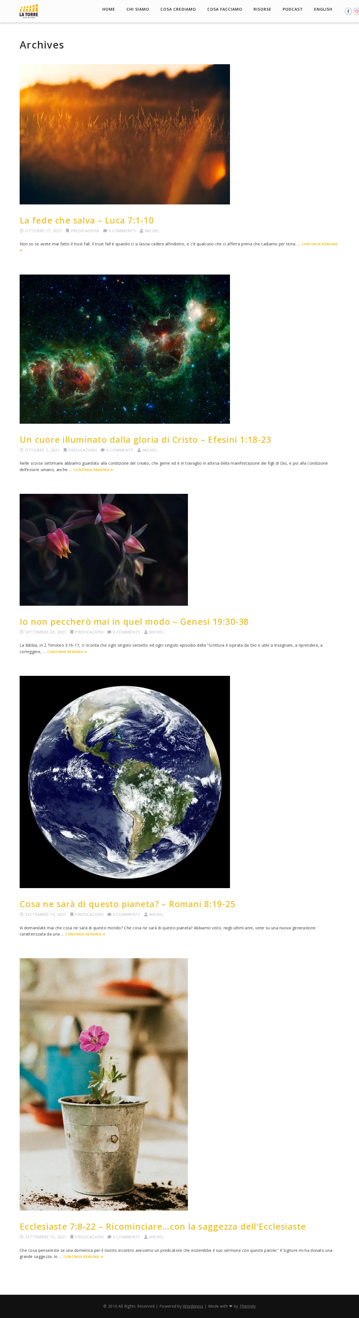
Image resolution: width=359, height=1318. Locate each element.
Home (108, 9)
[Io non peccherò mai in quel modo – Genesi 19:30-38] (179, 550)
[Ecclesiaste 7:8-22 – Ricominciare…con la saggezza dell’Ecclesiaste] (179, 1084)
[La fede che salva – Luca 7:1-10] (179, 134)
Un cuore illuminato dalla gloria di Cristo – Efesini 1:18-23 (145, 439)
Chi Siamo (137, 9)
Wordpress (193, 1306)
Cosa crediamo (178, 9)
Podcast (293, 9)
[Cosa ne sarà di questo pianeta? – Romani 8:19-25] (179, 782)
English (323, 9)
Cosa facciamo (224, 9)
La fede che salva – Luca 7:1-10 (87, 220)
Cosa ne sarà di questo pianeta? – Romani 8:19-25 (128, 904)
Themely (248, 1306)
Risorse (262, 9)
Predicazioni (85, 230)
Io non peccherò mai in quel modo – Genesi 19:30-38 (134, 621)
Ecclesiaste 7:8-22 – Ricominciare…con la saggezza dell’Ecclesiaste (163, 1226)
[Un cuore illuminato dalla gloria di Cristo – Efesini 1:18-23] (179, 349)
